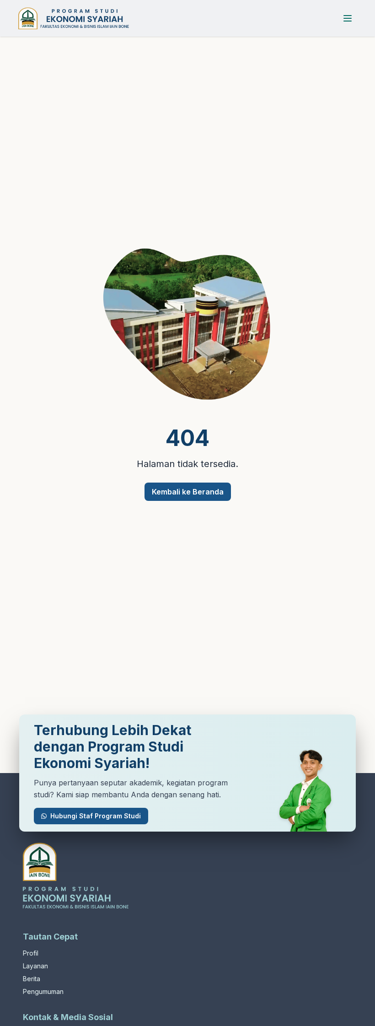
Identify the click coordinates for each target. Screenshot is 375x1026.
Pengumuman (43, 991)
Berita (31, 979)
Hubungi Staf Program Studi (95, 816)
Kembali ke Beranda (188, 491)
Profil (30, 953)
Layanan (35, 966)
